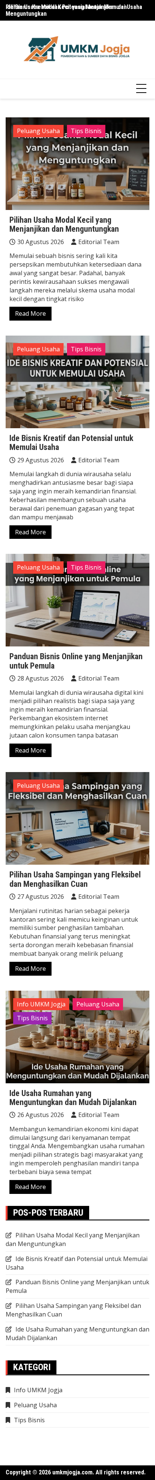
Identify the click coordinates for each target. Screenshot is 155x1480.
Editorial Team (98, 242)
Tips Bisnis (86, 131)
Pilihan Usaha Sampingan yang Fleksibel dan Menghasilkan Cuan (75, 879)
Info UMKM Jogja (41, 1004)
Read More (30, 313)
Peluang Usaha (38, 131)
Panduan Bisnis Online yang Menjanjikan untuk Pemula (76, 661)
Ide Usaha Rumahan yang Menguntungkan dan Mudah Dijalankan (73, 1098)
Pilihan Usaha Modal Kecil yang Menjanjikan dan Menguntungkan (66, 10)
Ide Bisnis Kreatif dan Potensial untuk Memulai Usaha (71, 442)
